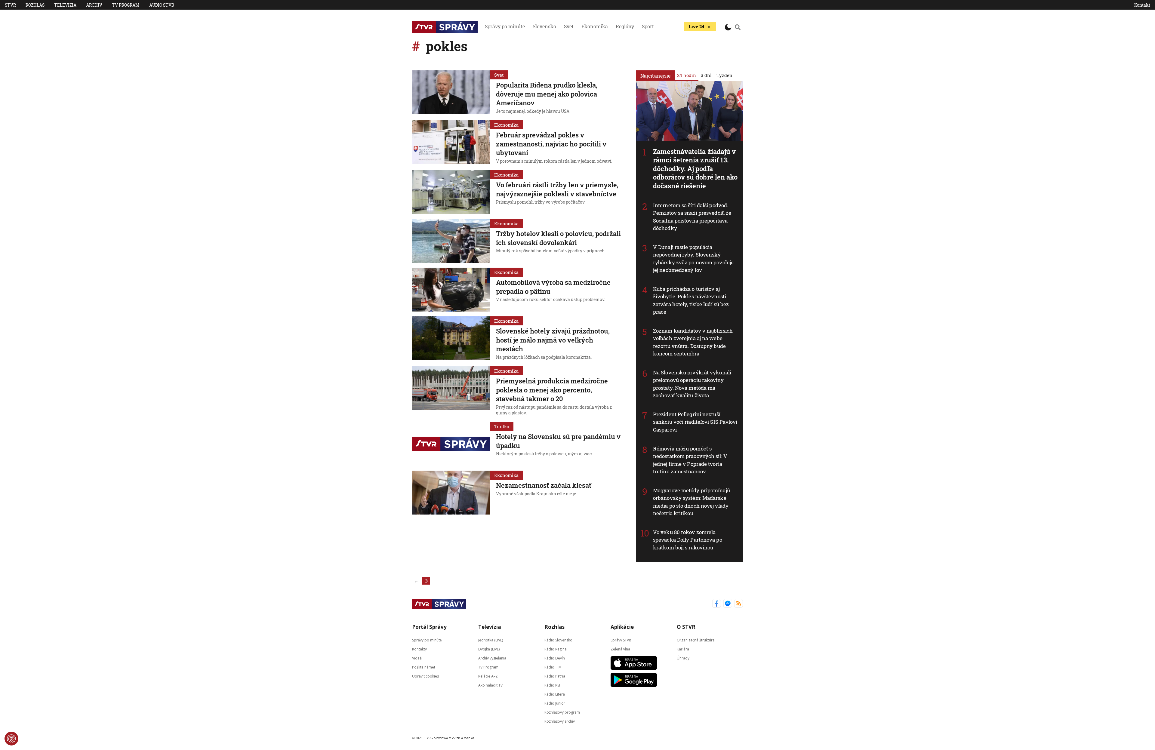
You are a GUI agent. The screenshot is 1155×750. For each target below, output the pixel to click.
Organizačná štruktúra (696, 640)
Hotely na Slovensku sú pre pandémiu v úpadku (558, 441)
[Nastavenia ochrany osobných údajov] (11, 738)
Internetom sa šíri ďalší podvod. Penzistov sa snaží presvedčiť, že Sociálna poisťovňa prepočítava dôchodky (692, 217)
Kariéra (683, 649)
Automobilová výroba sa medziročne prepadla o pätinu (553, 287)
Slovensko (544, 26)
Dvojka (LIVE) (489, 649)
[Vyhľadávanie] (738, 27)
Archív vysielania (492, 658)
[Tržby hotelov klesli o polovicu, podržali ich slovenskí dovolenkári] (451, 241)
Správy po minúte (505, 26)
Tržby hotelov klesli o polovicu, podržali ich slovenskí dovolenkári (558, 238)
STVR (10, 5)
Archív (94, 5)
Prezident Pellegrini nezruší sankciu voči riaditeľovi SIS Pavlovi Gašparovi (695, 422)
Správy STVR (621, 640)
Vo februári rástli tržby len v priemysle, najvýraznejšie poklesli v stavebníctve (557, 189)
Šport (648, 26)
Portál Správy (429, 626)
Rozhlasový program (562, 712)
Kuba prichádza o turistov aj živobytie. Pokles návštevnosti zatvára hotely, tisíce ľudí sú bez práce (691, 300)
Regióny (625, 26)
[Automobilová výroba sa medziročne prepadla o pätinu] (451, 290)
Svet (569, 26)
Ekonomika (594, 26)
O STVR (686, 626)
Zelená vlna (620, 649)
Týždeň (724, 75)
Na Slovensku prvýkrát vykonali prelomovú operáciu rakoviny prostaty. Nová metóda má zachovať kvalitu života (692, 384)
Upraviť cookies (425, 676)
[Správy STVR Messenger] (727, 604)
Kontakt (1142, 5)
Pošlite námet (423, 667)
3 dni (706, 75)
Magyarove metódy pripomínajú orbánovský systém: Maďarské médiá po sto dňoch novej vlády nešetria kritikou (691, 502)
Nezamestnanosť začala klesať (543, 485)
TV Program (126, 5)
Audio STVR (161, 5)
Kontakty (419, 649)
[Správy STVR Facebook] (716, 604)
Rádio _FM (553, 667)
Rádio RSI (552, 685)
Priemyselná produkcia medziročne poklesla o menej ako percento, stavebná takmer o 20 (552, 390)
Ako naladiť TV (490, 685)
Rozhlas (35, 5)
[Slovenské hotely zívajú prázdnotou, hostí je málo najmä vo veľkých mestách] (451, 338)
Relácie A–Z (488, 676)
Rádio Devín (554, 658)
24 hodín (686, 75)
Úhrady (683, 658)
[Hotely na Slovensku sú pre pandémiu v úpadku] (451, 444)
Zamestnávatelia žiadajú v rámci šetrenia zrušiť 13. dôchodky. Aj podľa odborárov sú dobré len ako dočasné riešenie (695, 168)
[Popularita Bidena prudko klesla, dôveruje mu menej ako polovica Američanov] (451, 92)
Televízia (65, 5)
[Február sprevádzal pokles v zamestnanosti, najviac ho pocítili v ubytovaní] (451, 142)
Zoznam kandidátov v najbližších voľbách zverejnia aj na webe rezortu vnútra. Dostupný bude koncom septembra (693, 342)
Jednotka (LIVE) (490, 640)
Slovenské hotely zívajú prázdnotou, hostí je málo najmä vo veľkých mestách (553, 340)
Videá (417, 658)
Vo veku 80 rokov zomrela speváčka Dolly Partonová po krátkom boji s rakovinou (687, 540)
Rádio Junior (554, 703)
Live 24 (696, 26)
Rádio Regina (555, 649)
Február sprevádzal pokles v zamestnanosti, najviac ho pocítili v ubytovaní (551, 144)
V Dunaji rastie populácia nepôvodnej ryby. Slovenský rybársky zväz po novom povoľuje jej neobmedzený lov (693, 259)
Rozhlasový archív (559, 721)
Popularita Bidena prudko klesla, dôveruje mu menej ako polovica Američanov (546, 94)
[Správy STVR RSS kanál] (738, 604)
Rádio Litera (554, 694)
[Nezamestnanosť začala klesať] (451, 493)
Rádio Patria (554, 676)
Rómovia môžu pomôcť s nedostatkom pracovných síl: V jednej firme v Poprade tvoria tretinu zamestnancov (690, 460)
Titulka (501, 426)
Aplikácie (622, 626)
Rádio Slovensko (558, 640)
